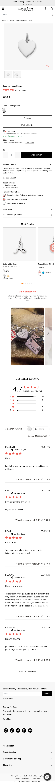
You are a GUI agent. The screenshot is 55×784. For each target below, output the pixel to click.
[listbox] (28, 76)
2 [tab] (24, 284)
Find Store (29, 142)
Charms (11, 20)
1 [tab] (22, 284)
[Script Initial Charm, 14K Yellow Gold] (8, 275)
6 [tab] (32, 284)
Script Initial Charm (10, 264)
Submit (47, 693)
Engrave (27, 118)
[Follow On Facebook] (18, 730)
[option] (8, 74)
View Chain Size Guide (16, 203)
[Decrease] (17, 155)
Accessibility (35, 779)
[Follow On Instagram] (6, 730)
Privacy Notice (8, 698)
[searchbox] (16, 429)
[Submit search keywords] (53, 15)
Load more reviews (27, 671)
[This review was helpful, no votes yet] (42, 479)
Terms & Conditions (22, 779)
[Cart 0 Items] (51, 8)
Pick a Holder (27, 124)
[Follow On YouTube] (30, 730)
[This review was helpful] (42, 563)
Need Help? (7, 209)
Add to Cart (37, 154)
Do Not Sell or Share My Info (34, 776)
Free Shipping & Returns (13, 215)
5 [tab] (30, 284)
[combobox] (27, 14)
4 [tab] (28, 284)
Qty (4, 150)
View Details (27, 4)
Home (4, 20)
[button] (28, 46)
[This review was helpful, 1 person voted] (42, 660)
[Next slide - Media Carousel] (48, 333)
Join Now (7, 718)
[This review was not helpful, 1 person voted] (47, 616)
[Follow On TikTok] (12, 730)
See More (48, 272)
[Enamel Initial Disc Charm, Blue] (43, 272)
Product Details (9, 164)
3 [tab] (26, 284)
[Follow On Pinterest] (24, 730)
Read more (43, 606)
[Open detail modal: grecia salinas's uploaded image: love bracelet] (27, 337)
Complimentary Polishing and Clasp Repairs (25, 195)
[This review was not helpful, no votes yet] (47, 479)
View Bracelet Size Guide (17, 199)
